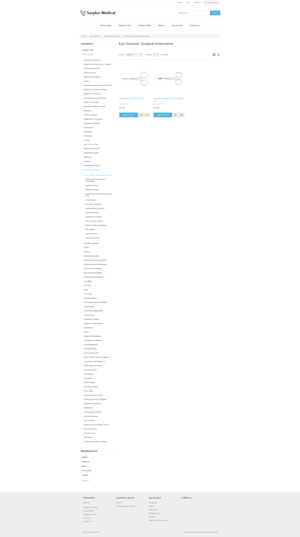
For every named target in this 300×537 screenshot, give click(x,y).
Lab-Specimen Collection (93, 340)
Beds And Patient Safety (93, 273)
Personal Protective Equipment (95, 260)
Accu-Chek (86, 471)
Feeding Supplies (90, 298)
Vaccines (87, 161)
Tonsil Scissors (91, 200)
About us (86, 518)
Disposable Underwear (92, 403)
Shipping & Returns (90, 507)
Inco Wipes (88, 281)
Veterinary (87, 157)
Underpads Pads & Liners (93, 395)
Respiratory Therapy (91, 319)
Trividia (85, 475)
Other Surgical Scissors (94, 221)
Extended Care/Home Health (94, 106)
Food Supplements (91, 344)
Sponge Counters (92, 212)
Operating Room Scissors (95, 208)
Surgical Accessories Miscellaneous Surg (99, 195)
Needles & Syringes (91, 102)
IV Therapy (88, 294)
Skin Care (87, 285)
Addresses (153, 510)
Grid (214, 54)
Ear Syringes (90, 229)
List (218, 54)
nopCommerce (95, 532)
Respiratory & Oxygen (92, 123)
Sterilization (88, 132)
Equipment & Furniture (92, 94)
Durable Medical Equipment (94, 277)
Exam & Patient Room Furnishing (96, 357)
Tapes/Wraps (89, 374)
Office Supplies (89, 382)
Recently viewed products (125, 506)
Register (179, 2)
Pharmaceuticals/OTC (92, 149)
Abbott (84, 457)
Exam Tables (88, 391)
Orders (151, 506)
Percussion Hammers (93, 204)
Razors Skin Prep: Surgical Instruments (95, 180)
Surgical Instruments (91, 170)
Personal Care (89, 315)
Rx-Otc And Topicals (91, 353)
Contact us (195, 25)
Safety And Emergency (92, 77)
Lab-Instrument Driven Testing (95, 441)
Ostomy (87, 252)
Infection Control (90, 73)
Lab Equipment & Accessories (95, 98)
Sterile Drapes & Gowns (92, 366)
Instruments (88, 127)
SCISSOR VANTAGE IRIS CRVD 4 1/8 (169, 99)
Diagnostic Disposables (92, 336)
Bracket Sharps (91, 234)
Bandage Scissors (92, 190)
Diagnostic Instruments (92, 60)
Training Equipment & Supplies (95, 399)
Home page (105, 25)
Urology (87, 140)
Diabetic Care (124, 25)
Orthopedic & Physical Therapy (95, 89)
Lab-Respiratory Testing (92, 412)
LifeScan (85, 462)
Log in (188, 2)
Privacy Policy (88, 511)
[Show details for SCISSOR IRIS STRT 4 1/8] (134, 78)
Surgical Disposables (91, 256)
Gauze (86, 332)
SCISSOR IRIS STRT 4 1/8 (131, 98)
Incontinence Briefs (91, 387)
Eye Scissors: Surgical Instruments (98, 175)
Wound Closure (89, 433)
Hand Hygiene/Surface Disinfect (95, 302)
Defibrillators (88, 408)
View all (85, 481)
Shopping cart (154, 513)
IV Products (88, 136)
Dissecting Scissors (93, 238)
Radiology (87, 111)
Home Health (144, 25)
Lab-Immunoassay (91, 416)
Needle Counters (92, 185)
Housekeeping (89, 306)
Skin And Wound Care (92, 68)
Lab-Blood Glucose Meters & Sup (96, 425)
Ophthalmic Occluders (94, 217)
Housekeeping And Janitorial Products (98, 85)
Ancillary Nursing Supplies (93, 323)
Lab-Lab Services (90, 429)
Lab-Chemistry (89, 420)
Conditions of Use (89, 514)
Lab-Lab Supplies (90, 370)
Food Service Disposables (93, 311)
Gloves (86, 81)
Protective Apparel (90, 115)
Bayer (84, 466)
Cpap (86, 290)
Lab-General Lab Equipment (94, 361)
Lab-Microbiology (90, 349)
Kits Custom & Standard (92, 268)
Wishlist (151, 517)
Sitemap (86, 503)
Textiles (86, 247)
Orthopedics (88, 328)
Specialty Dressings (91, 243)
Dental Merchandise (91, 153)
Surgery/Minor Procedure (93, 119)
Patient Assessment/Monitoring (95, 264)
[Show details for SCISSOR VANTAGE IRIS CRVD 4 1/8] (169, 78)
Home (83, 36)
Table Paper (88, 437)
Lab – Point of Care (91, 144)
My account (177, 25)
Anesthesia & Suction (91, 165)
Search (161, 25)
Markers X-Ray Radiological (96, 225)
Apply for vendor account (158, 520)
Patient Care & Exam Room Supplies (97, 64)
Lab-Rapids (88, 378)
